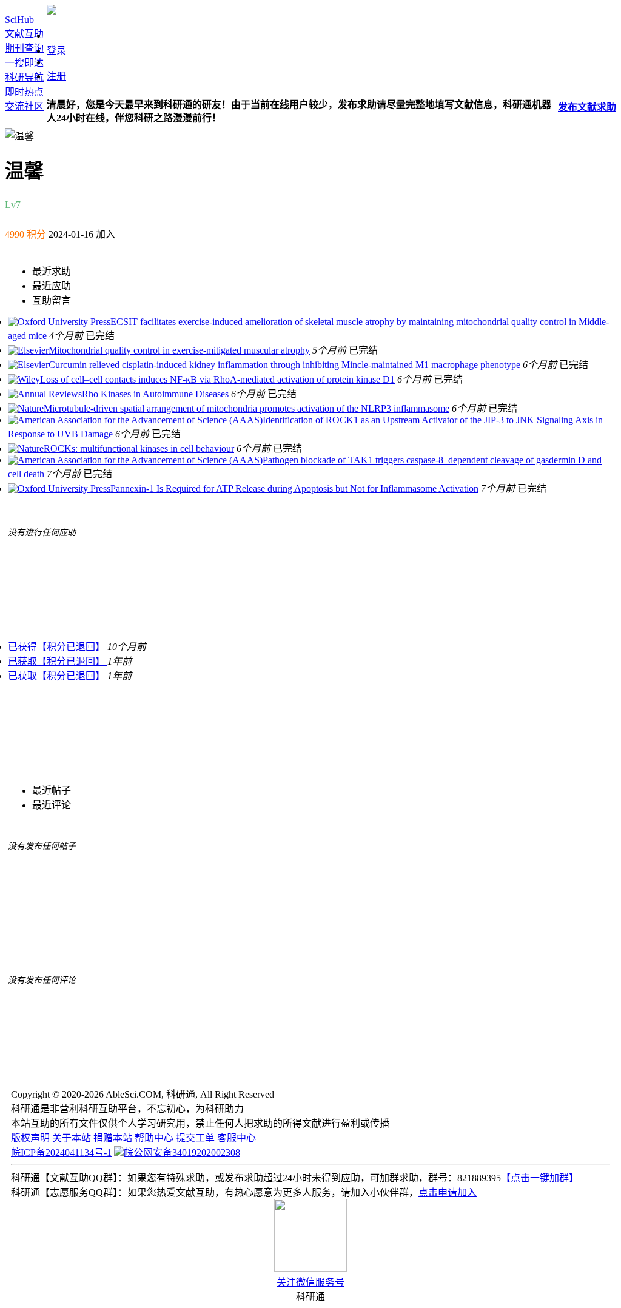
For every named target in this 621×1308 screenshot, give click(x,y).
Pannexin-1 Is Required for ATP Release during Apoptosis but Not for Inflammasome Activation (294, 488)
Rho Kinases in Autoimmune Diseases (155, 394)
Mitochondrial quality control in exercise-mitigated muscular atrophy (179, 350)
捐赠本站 (112, 1138)
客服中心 (236, 1138)
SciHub (19, 20)
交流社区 (24, 106)
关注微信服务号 (310, 1282)
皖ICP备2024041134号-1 (61, 1152)
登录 (56, 50)
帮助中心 (154, 1138)
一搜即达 (24, 63)
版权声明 (30, 1138)
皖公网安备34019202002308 (182, 1152)
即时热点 (24, 92)
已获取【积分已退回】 (57, 661)
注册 (56, 76)
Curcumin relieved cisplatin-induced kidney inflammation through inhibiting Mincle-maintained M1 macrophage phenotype (284, 365)
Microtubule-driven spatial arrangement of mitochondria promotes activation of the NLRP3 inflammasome (246, 408)
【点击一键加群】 (540, 1178)
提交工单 (195, 1138)
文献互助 (24, 34)
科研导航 (24, 77)
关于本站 (71, 1138)
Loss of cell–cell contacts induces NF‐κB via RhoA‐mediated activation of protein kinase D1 (217, 379)
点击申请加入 (447, 1192)
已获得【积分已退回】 (57, 647)
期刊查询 (24, 48)
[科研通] (51, 11)
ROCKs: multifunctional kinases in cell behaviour (139, 448)
